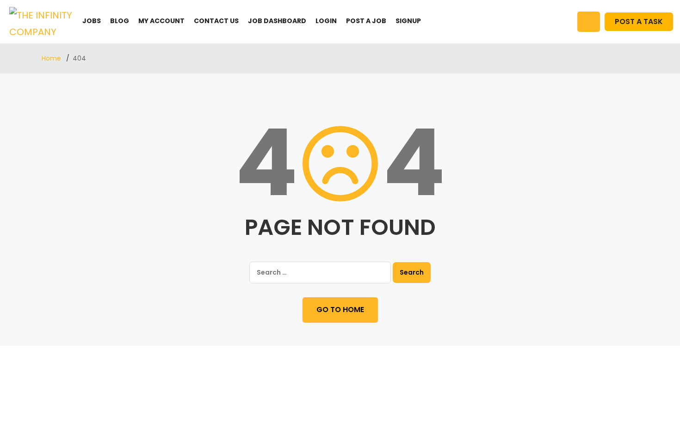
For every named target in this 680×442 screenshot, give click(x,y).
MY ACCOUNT (161, 20)
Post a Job (366, 20)
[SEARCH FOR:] (320, 272)
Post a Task (639, 21)
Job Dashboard (277, 20)
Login (326, 20)
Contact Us (216, 20)
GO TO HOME (340, 309)
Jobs (91, 20)
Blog (119, 20)
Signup (408, 20)
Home (52, 58)
